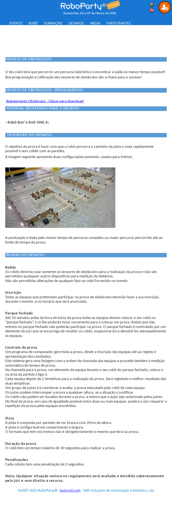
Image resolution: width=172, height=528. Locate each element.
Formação (53, 23)
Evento (15, 23)
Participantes (119, 23)
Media (95, 23)
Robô (33, 23)
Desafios (76, 23)
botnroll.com (70, 490)
